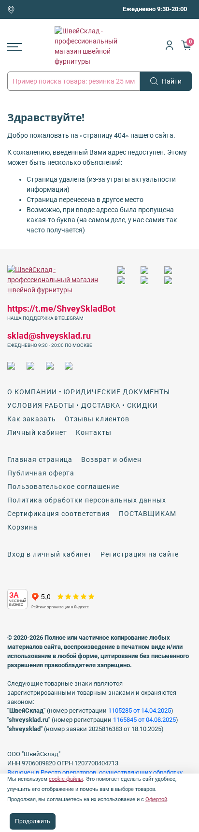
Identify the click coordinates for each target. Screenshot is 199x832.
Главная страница (39, 459)
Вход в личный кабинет (49, 554)
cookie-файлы (66, 779)
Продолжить (32, 821)
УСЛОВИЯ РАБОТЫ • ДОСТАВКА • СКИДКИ (82, 405)
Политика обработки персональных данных (86, 500)
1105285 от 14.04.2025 (139, 710)
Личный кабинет (37, 432)
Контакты (94, 432)
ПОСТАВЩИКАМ (147, 513)
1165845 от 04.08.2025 (144, 719)
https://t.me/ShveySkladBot (61, 308)
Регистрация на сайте (139, 554)
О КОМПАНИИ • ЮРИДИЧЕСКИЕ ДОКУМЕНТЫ (88, 392)
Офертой (156, 799)
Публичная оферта (40, 473)
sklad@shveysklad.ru (49, 335)
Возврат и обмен (111, 459)
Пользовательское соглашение (63, 486)
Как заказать (31, 419)
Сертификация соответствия (58, 513)
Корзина (22, 527)
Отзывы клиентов (97, 419)
